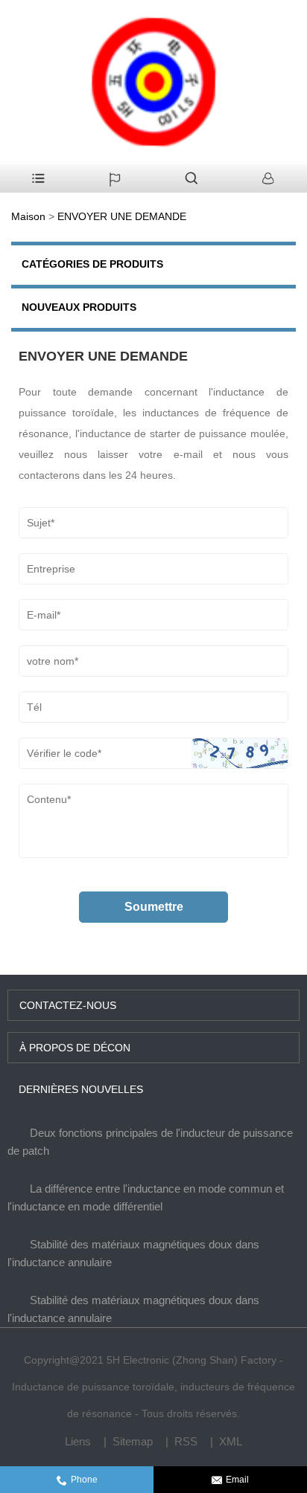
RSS (185, 1441)
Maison (28, 216)
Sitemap (133, 1441)
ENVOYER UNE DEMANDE (121, 216)
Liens (78, 1441)
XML (230, 1441)
